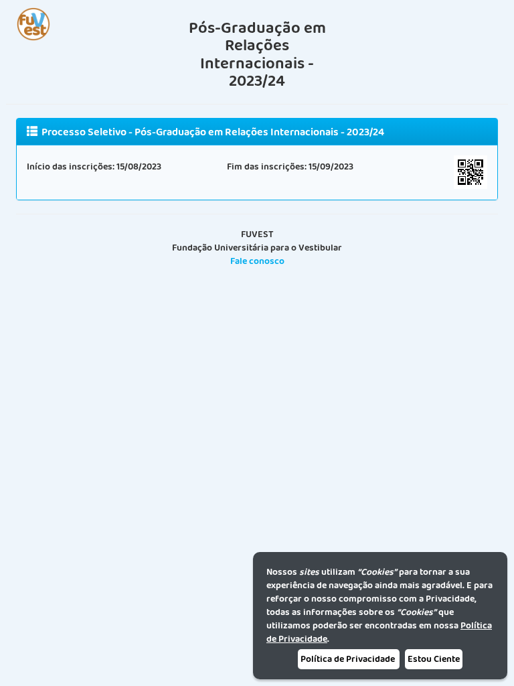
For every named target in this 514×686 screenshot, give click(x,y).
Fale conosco (257, 261)
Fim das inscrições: (267, 167)
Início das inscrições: (70, 167)
